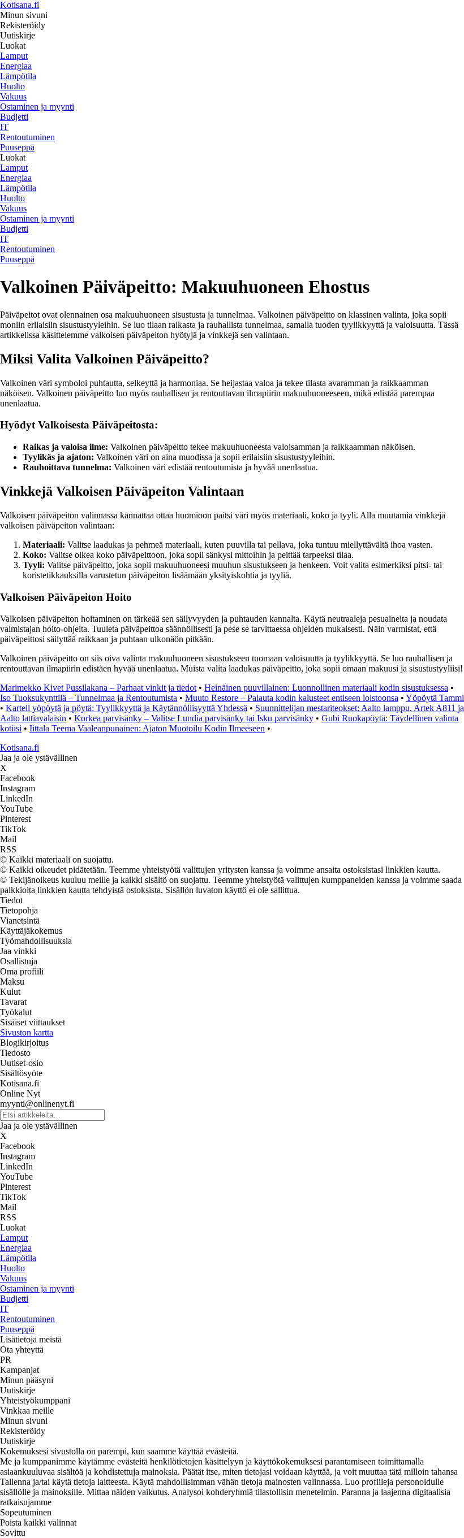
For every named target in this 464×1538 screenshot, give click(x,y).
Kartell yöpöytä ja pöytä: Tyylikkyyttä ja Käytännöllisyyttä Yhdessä (126, 708)
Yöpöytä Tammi (435, 698)
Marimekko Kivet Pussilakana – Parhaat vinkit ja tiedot (98, 687)
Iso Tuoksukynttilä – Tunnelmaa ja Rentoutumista (88, 698)
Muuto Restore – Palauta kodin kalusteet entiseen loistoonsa (291, 698)
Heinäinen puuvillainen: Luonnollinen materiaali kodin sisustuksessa (326, 687)
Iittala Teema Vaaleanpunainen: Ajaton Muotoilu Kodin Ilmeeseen (147, 728)
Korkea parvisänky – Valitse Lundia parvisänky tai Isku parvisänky (193, 718)
